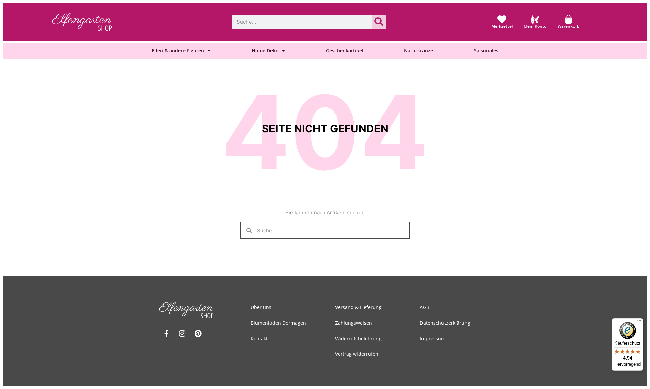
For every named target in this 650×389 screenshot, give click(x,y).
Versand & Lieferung (358, 307)
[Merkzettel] (501, 19)
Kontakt (259, 338)
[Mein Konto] (535, 19)
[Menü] (639, 322)
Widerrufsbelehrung (358, 338)
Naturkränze (418, 50)
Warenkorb (568, 26)
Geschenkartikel (344, 50)
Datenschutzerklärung (445, 323)
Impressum (433, 338)
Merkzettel (502, 26)
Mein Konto (535, 26)
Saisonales (486, 50)
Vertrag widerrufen (356, 354)
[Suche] (379, 22)
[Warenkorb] (568, 19)
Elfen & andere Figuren (178, 50)
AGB (424, 307)
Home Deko (265, 50)
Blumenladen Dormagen (278, 323)
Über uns (261, 307)
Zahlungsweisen (353, 323)
